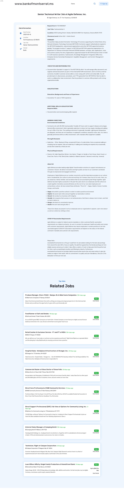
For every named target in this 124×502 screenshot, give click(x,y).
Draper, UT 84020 (35, 335)
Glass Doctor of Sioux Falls (33, 372)
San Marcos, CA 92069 (44, 467)
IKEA (27, 335)
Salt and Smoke (30, 316)
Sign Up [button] (104, 4)
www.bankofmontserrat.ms (34, 4)
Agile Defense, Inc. (54, 18)
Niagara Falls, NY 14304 (45, 448)
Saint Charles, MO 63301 (43, 316)
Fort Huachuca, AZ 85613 (69, 18)
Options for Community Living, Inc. (35, 411)
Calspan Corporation (32, 448)
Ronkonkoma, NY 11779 (53, 411)
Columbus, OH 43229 (40, 353)
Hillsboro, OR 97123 (41, 429)
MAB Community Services (33, 390)
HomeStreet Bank (31, 467)
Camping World (30, 429)
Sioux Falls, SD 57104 (48, 372)
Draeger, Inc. (29, 353)
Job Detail (96, 301)
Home (73, 4)
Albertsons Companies (32, 297)
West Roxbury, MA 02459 (49, 390)
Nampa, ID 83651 (45, 297)
